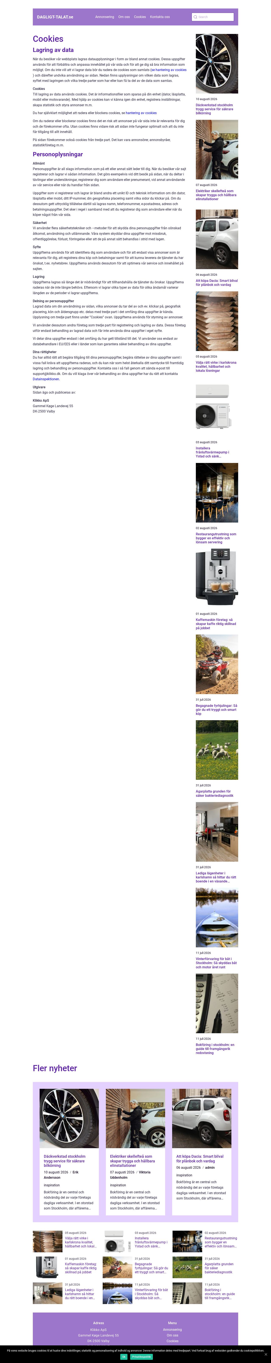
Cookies (140, 17)
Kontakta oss (160, 17)
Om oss (124, 17)
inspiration (52, 1185)
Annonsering (104, 17)
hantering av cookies (141, 113)
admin (210, 1168)
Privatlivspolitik (141, 1356)
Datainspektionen (46, 379)
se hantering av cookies (169, 70)
